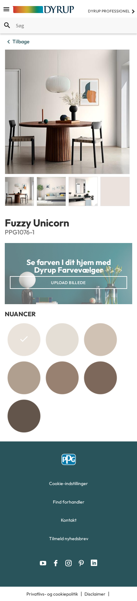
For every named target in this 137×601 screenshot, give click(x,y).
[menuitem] (68, 485)
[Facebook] (57, 563)
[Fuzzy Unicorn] (24, 341)
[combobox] (68, 25)
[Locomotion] (62, 378)
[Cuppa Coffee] (24, 378)
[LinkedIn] (94, 563)
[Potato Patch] (24, 416)
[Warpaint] (100, 378)
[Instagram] (70, 563)
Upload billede (68, 282)
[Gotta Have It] (100, 339)
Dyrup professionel (111, 11)
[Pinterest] (83, 563)
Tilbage (17, 42)
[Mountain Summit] (62, 339)
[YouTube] (44, 563)
